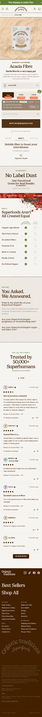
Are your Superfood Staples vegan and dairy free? (19, 328)
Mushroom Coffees (8, 608)
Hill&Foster (37, 713)
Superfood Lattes (8, 610)
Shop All (10, 592)
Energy (23, 610)
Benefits (21, 138)
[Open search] (7, 9)
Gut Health (25, 608)
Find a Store (6, 629)
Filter (22, 378)
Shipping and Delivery (28, 623)
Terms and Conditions (28, 629)
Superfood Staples (8, 619)
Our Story (5, 626)
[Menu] (3, 9)
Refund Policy (26, 626)
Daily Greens (6, 605)
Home (3, 15)
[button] (33, 418)
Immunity (24, 616)
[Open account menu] (34, 9)
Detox (23, 613)
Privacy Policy (26, 632)
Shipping (8, 138)
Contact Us (6, 632)
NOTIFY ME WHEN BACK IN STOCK (21, 123)
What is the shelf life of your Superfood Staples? (16, 303)
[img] (15, 387)
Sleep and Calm (26, 605)
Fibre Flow (5, 613)
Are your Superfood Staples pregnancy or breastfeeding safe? (19, 320)
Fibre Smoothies (7, 616)
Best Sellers (9, 15)
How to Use (34, 138)
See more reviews (21, 556)
